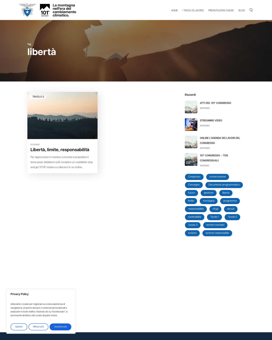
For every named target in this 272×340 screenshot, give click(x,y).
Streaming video (211, 120)
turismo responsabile (217, 233)
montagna (208, 201)
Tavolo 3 (192, 225)
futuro (191, 193)
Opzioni (19, 327)
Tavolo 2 (38, 97)
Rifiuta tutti (38, 327)
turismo (192, 233)
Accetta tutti (60, 327)
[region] (41, 311)
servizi (230, 209)
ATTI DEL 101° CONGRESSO (215, 103)
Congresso (194, 177)
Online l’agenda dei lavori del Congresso (220, 141)
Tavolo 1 (214, 217)
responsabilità (196, 209)
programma (230, 201)
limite (191, 201)
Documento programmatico (224, 185)
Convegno (194, 185)
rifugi (215, 209)
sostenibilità (194, 217)
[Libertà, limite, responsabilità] (62, 132)
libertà (225, 193)
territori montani (215, 225)
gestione (208, 193)
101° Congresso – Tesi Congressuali (214, 158)
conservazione (217, 177)
